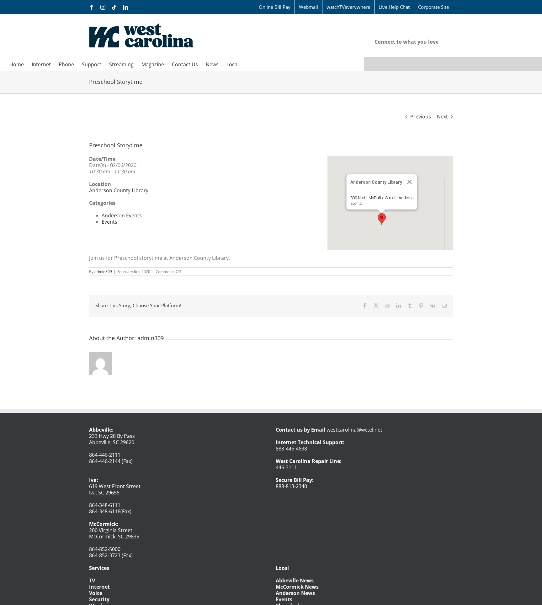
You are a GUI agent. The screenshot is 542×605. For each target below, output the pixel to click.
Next (442, 116)
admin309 (103, 271)
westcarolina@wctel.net (354, 429)
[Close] (409, 181)
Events (356, 203)
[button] (382, 219)
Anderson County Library (118, 190)
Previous (420, 116)
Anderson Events (122, 215)
